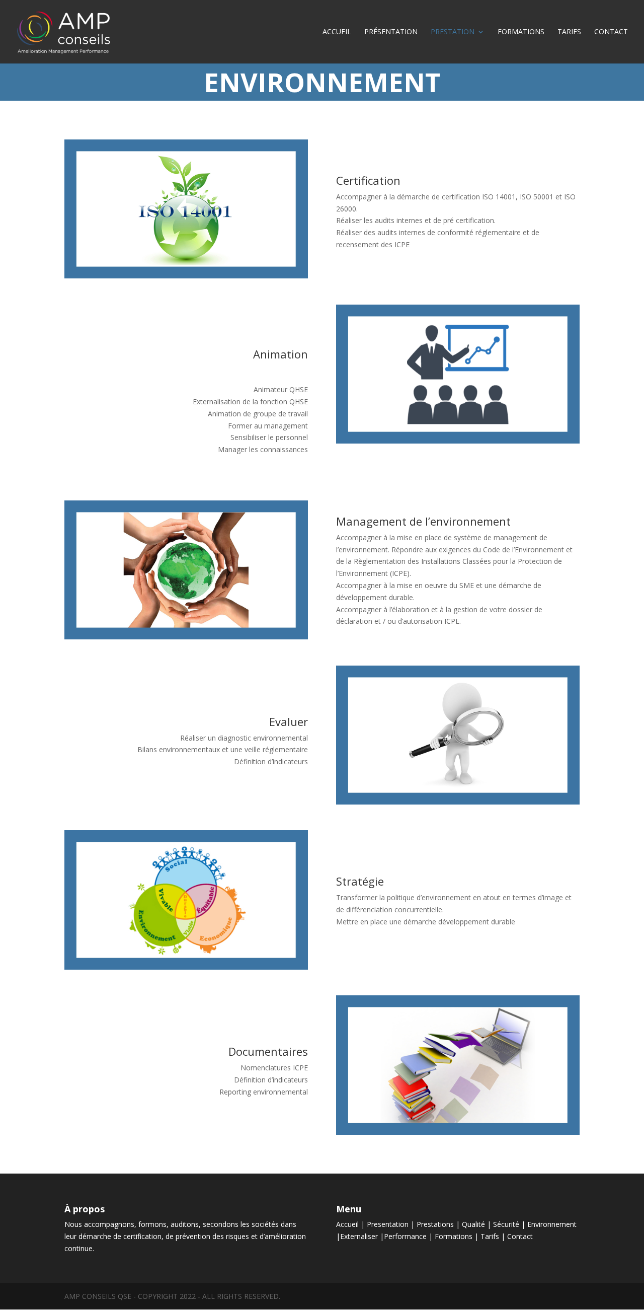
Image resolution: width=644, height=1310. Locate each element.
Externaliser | (362, 1236)
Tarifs (569, 32)
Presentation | (392, 1224)
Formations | (457, 1236)
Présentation (391, 32)
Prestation (452, 32)
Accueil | (351, 1224)
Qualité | (477, 1224)
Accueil (337, 32)
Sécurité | (510, 1224)
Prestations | (439, 1224)
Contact (611, 32)
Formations (521, 32)
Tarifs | (493, 1236)
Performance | (409, 1236)
